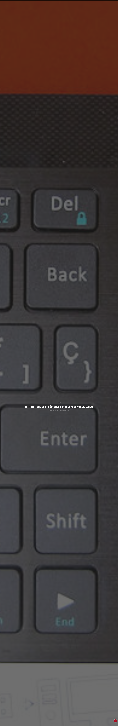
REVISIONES (59, 402)
